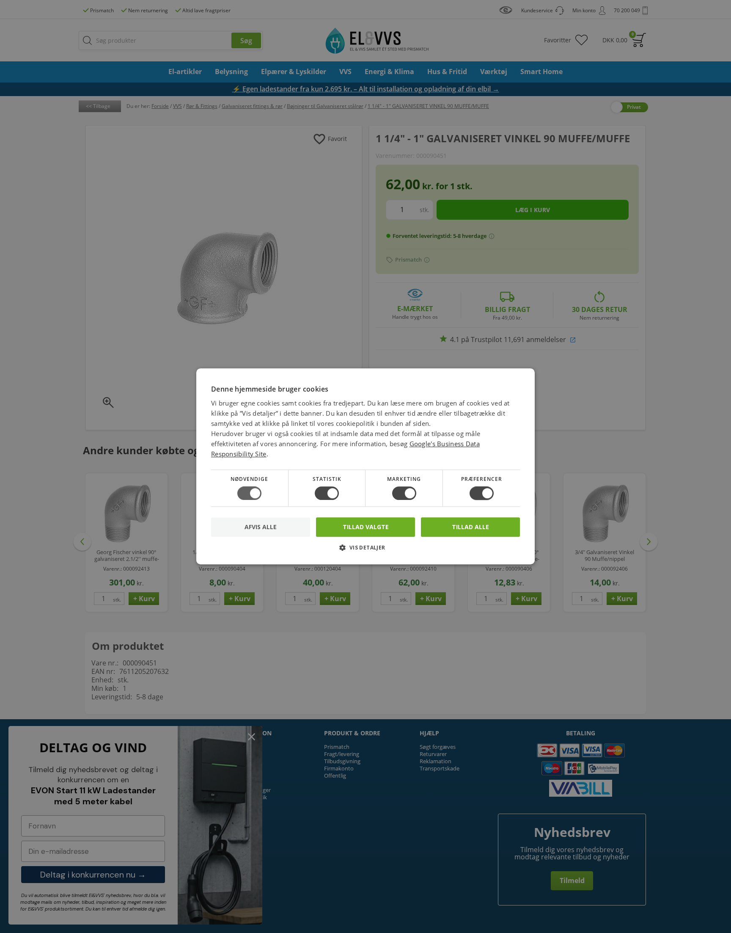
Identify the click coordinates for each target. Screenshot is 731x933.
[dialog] (365, 466)
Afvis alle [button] (261, 527)
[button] (365, 551)
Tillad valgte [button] (366, 527)
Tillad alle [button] (470, 527)
